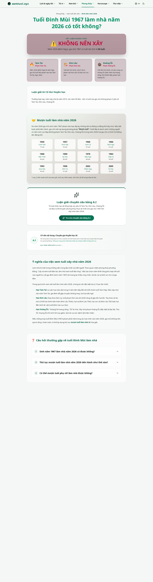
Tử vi (61, 3)
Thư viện (117, 3)
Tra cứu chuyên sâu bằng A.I (78, 218)
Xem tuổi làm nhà (73, 14)
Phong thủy (87, 3)
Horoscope (102, 3)
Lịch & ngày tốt (46, 3)
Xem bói (72, 3)
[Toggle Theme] (144, 4)
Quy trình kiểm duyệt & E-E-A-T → (51, 245)
